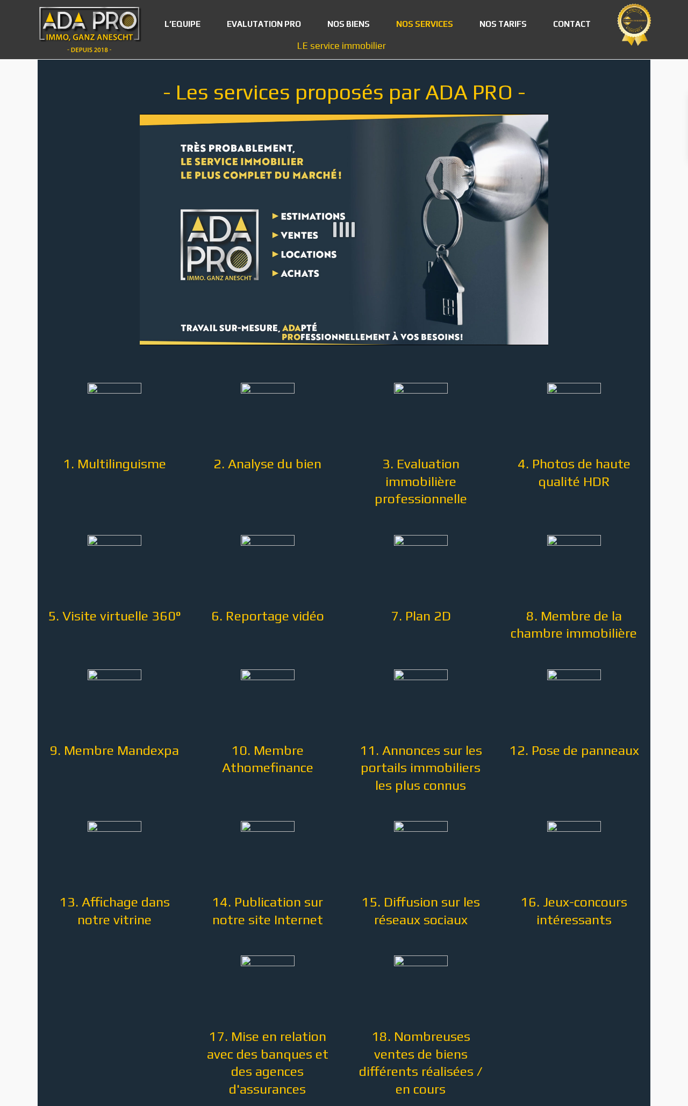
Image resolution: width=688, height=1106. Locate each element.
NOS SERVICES (424, 23)
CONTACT (572, 23)
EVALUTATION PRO (264, 23)
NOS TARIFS (503, 23)
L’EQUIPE (182, 23)
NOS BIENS (348, 23)
